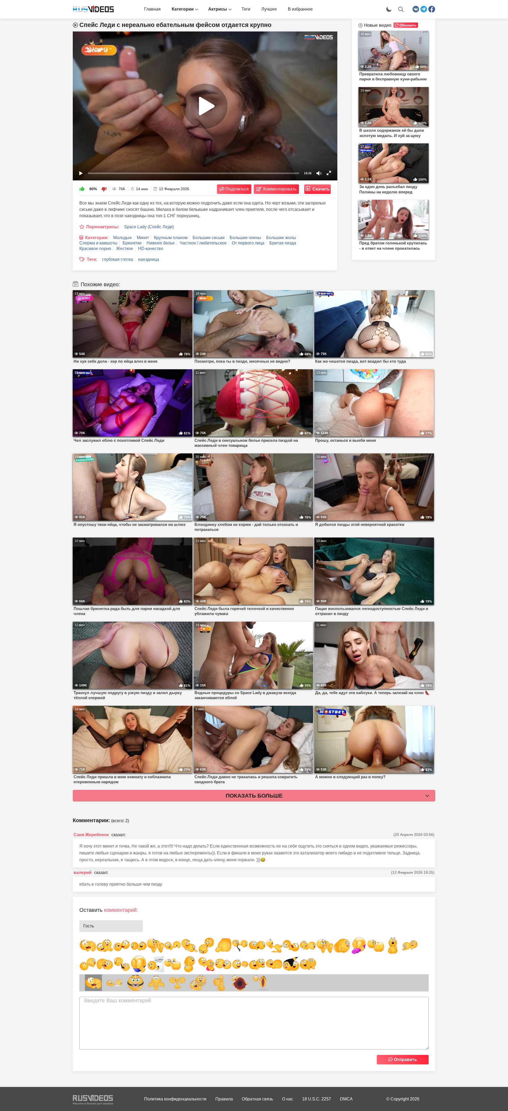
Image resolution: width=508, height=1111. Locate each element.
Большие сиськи (209, 237)
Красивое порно (95, 248)
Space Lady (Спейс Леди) (149, 227)
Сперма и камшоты (98, 243)
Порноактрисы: (102, 227)
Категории (183, 9)
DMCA (346, 1099)
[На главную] (91, 9)
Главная (152, 9)
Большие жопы (281, 237)
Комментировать (279, 189)
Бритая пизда (282, 243)
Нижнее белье (161, 243)
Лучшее (269, 9)
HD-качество (150, 248)
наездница (148, 259)
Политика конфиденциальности (175, 1099)
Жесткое (124, 248)
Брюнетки (132, 243)
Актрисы (217, 9)
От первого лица (248, 243)
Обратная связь (257, 1099)
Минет (143, 237)
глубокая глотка (117, 259)
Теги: (92, 259)
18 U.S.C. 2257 (316, 1099)
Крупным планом (171, 237)
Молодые (122, 237)
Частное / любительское (203, 243)
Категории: (96, 237)
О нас (287, 1099)
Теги (246, 9)
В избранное (300, 9)
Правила (224, 1099)
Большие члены (245, 237)
